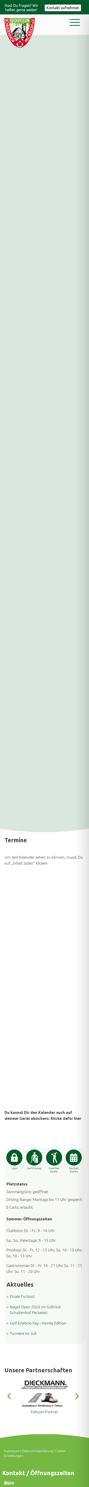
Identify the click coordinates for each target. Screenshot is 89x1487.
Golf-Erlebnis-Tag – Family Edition (38, 1322)
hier (77, 1118)
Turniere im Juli (23, 1333)
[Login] (14, 1158)
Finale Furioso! (22, 1296)
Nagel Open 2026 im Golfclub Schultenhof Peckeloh (35, 1309)
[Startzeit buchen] (74, 1158)
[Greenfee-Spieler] (54, 1158)
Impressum (11, 1450)
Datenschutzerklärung (37, 1450)
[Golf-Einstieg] (34, 1158)
